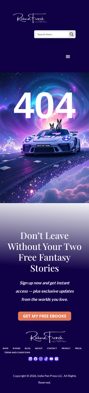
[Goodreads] (56, 359)
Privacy (66, 348)
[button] (67, 56)
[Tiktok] (46, 359)
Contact (52, 348)
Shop (5, 348)
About (38, 348)
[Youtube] (51, 359)
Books (16, 348)
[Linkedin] (30, 359)
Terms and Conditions (17, 352)
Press (78, 348)
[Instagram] (40, 359)
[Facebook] (35, 359)
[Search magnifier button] (72, 34)
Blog (27, 348)
